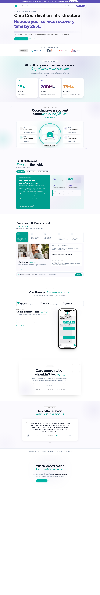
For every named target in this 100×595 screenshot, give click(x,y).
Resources (47, 5)
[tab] (27, 303)
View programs (21, 269)
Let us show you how (20, 38)
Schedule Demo (80, 5)
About (41, 5)
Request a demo (41, 480)
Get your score (73, 1)
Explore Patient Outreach (21, 325)
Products (27, 5)
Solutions (35, 5)
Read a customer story (55, 480)
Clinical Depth (21, 171)
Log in (73, 5)
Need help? (68, 5)
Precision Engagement (43, 171)
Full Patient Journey (31, 171)
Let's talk (78, 274)
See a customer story (34, 38)
